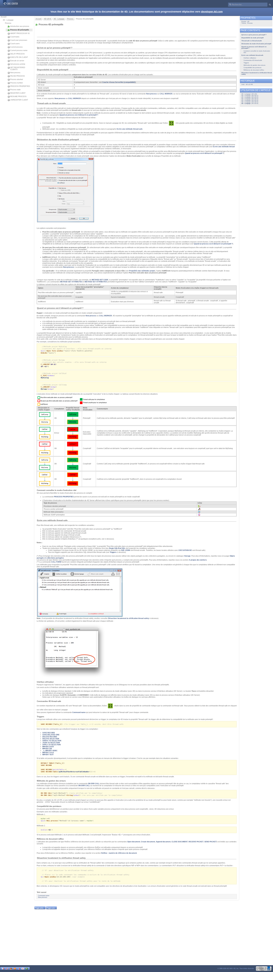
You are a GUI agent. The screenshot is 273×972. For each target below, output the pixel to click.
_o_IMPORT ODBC (49, 751)
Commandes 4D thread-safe (253, 60)
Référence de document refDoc (254, 70)
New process (15, 73)
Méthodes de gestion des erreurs (254, 65)
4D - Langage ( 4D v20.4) (249, 100)
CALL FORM (56, 562)
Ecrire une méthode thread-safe (129, 129)
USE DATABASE (185, 550)
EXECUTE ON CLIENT (19, 57)
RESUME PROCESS (18, 96)
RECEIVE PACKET (196, 842)
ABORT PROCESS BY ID (20, 33)
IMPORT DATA (48, 747)
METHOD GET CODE (100, 280)
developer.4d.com (212, 11)
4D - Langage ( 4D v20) (249, 94)
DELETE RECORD (49, 737)
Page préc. (39, 907)
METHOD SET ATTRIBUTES (96, 282)
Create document (148, 842)
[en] (6, 968)
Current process (16, 47)
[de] (10, 968)
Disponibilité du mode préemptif (252, 38)
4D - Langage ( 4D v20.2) (249, 97)
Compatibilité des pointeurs (252, 67)
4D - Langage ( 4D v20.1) (249, 95)
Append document (163, 842)
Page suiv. (51, 907)
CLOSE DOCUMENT (179, 842)
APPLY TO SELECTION (51, 745)
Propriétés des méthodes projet (142, 271)
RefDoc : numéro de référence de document (119, 853)
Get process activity (17, 64)
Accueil (3, 17)
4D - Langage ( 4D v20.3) (249, 98)
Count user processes (18, 40)
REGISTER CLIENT (17, 93)
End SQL (121, 548)
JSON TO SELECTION (51, 743)
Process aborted (16, 79)
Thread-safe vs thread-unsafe (251, 40)
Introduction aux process (19, 26)
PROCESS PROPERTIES (20, 86)
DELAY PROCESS (17, 54)
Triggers (113, 552)
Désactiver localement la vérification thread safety (128, 618)
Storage (187, 556)
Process (8, 23)
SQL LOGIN (125, 550)
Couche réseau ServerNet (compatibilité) (118, 82)
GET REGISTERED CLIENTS (17, 68)
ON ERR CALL (94, 784)
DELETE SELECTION (50, 739)
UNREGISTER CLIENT (19, 100)
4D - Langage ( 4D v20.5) (249, 102)
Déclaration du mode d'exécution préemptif (256, 43)
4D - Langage (8, 20)
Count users (15, 44)
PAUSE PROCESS (17, 76)
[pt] (26, 968)
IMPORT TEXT (48, 755)
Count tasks (14, 37)
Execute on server (17, 61)
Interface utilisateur (250, 58)
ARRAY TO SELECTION (51, 741)
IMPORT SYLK (48, 753)
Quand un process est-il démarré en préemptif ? (78, 115)
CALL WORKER (166, 94)
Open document (133, 842)
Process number (16, 83)
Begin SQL (113, 548)
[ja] (22, 968)
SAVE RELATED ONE (50, 735)
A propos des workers (198, 560)
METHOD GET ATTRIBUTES (71, 282)
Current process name (18, 50)
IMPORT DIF (47, 749)
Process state (15, 90)
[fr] (2, 968)
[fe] (18, 968)
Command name (79, 712)
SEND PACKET (210, 842)
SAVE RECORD (48, 733)
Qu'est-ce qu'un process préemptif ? (253, 35)
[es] (14, 968)
